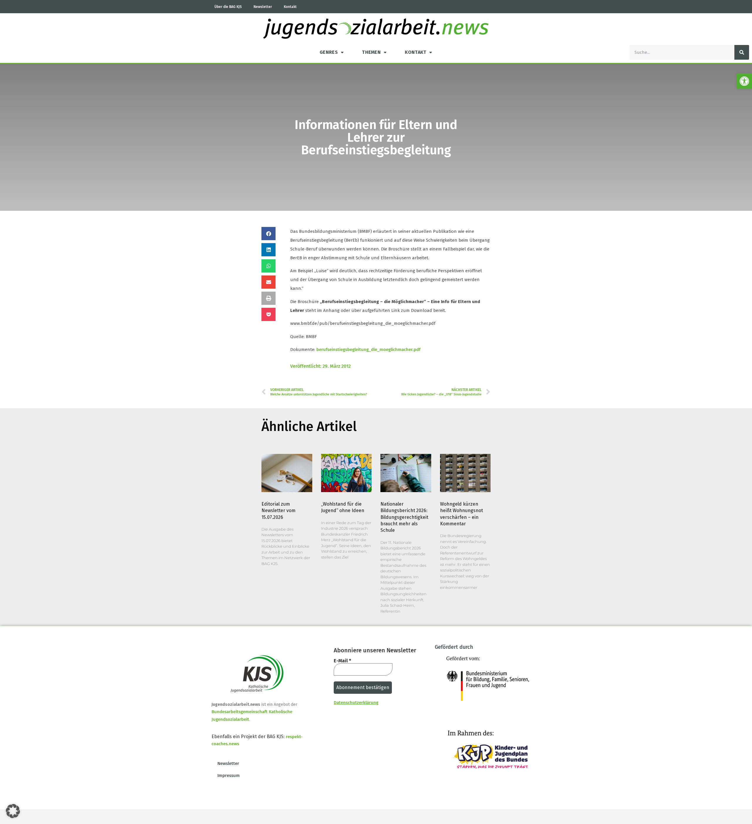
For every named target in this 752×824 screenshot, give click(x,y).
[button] (744, 81)
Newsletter (263, 7)
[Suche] (741, 52)
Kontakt (290, 7)
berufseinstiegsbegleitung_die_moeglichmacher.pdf (368, 349)
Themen (371, 52)
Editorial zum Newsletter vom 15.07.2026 (278, 510)
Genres (329, 52)
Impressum (228, 775)
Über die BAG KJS (228, 7)
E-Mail (342, 660)
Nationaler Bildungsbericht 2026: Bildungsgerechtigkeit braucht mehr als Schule (404, 517)
